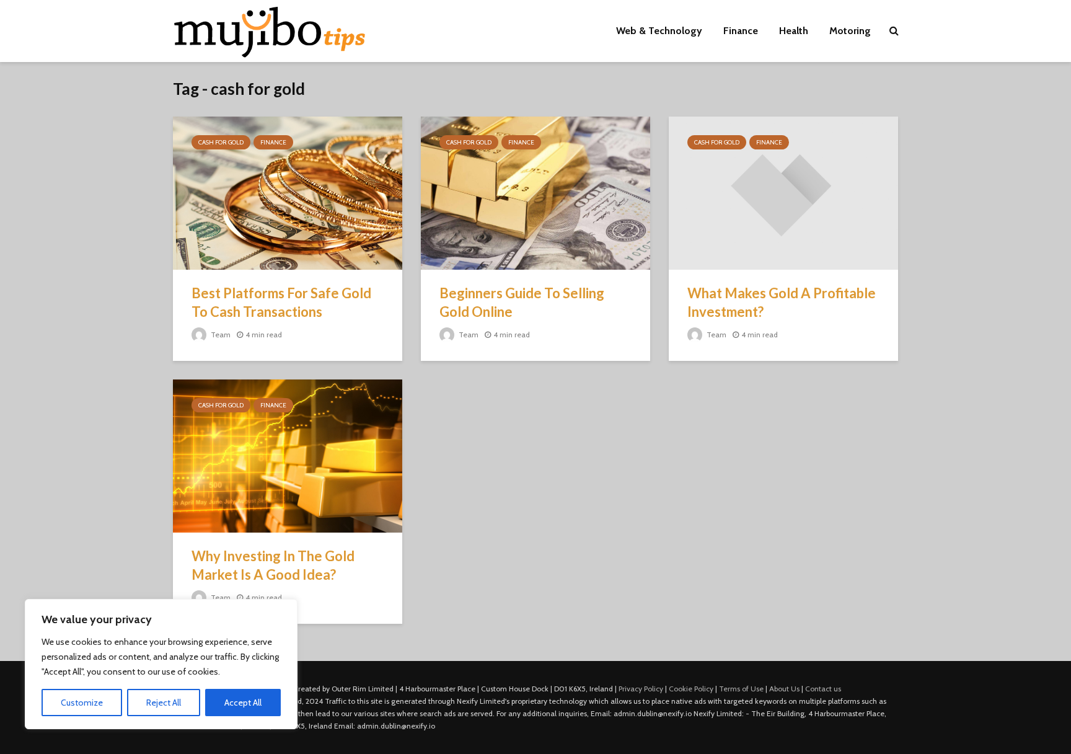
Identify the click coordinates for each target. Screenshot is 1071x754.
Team (220, 334)
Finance (740, 31)
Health (793, 31)
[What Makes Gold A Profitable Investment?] (783, 192)
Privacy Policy (641, 688)
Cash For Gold (221, 142)
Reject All (163, 702)
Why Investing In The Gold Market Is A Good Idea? (273, 565)
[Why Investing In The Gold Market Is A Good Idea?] (287, 455)
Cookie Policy (691, 688)
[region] (161, 664)
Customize (82, 702)
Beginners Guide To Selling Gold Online (521, 302)
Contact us (823, 688)
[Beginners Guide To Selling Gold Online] (535, 192)
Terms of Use (741, 688)
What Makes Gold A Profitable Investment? (781, 302)
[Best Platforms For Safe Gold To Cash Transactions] (287, 192)
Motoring (850, 31)
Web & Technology (659, 31)
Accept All (243, 702)
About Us (784, 688)
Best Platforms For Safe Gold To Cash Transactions (281, 302)
